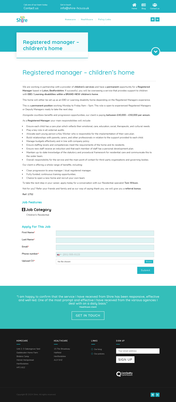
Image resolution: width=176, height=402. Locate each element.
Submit (145, 270)
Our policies (99, 353)
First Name (28, 232)
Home (134, 8)
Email (25, 246)
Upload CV (28, 260)
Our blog (98, 349)
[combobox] (59, 254)
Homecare (70, 19)
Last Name (28, 239)
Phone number (30, 253)
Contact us (155, 8)
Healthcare (87, 19)
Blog (143, 8)
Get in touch (88, 315)
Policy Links (104, 19)
